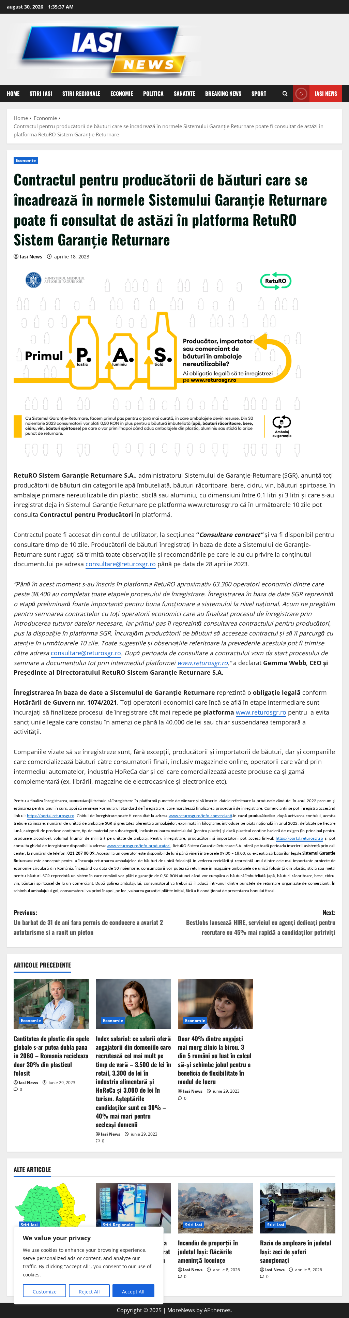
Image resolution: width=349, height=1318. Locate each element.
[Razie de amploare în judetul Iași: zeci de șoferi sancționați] (297, 1208)
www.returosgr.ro (261, 712)
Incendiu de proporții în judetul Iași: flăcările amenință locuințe (208, 1251)
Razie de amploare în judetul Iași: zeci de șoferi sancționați (295, 1251)
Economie (121, 93)
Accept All (133, 1291)
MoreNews (181, 1310)
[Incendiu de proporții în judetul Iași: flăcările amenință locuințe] (215, 1208)
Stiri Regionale (81, 93)
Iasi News (326, 93)
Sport (259, 93)
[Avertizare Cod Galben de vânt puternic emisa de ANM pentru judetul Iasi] (51, 1208)
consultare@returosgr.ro (121, 564)
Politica (153, 93)
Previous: (88, 922)
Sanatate (184, 93)
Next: (260, 922)
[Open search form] (285, 93)
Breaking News (223, 93)
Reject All (89, 1291)
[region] (89, 1265)
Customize (45, 1291)
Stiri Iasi (41, 93)
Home (13, 93)
